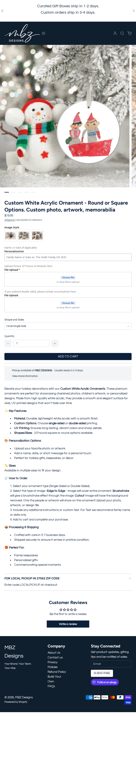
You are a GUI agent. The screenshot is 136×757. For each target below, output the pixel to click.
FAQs (51, 686)
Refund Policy (57, 671)
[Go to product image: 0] (6, 192)
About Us (54, 652)
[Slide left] (2, 11)
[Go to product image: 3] (26, 192)
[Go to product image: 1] (13, 192)
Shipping (9, 220)
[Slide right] (134, 11)
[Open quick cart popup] (129, 33)
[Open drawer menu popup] (43, 33)
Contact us (55, 657)
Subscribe (102, 673)
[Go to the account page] (115, 33)
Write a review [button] (68, 624)
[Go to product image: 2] (20, 192)
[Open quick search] (122, 33)
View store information (25, 376)
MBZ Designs (24, 697)
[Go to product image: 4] (33, 192)
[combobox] (67, 326)
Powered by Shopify (15, 702)
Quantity (9, 336)
